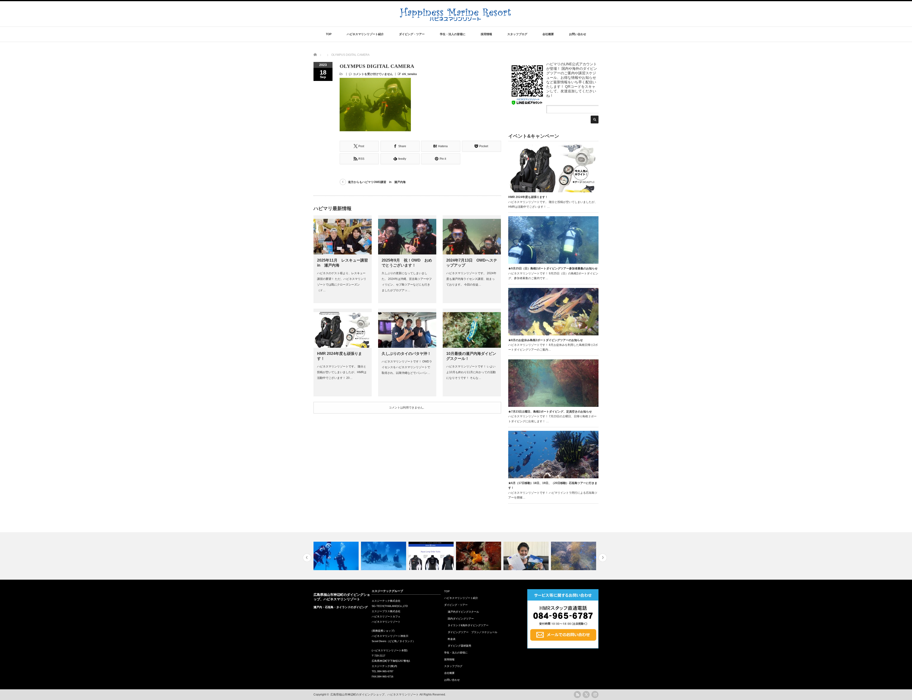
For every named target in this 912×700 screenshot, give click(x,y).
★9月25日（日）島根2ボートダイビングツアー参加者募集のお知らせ (553, 268)
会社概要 (548, 34)
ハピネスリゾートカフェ (386, 616)
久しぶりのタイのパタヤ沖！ (406, 354)
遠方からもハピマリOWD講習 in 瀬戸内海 (377, 182)
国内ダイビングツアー (461, 618)
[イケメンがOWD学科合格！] (527, 556)
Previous (307, 558)
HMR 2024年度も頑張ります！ (528, 197)
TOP (329, 34)
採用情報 (486, 34)
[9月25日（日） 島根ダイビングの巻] (574, 556)
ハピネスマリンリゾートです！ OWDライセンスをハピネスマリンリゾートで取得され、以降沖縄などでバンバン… (407, 367)
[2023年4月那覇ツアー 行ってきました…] (384, 556)
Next (602, 558)
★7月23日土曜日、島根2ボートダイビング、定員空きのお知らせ (550, 411)
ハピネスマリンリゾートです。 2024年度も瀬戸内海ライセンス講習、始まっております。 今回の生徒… (471, 279)
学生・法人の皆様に (453, 34)
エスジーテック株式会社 (386, 600)
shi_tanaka (409, 74)
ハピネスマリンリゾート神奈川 (390, 635)
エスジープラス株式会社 (386, 611)
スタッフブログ (517, 34)
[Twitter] (586, 694)
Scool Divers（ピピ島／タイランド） (393, 641)
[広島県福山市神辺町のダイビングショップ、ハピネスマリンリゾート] (455, 18)
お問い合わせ (577, 34)
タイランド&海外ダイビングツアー (468, 625)
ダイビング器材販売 (459, 645)
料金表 (452, 639)
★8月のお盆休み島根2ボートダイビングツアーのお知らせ (545, 340)
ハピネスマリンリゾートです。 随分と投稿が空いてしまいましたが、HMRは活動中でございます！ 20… (341, 372)
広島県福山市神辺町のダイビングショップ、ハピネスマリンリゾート (374, 694)
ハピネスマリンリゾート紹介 (365, 34)
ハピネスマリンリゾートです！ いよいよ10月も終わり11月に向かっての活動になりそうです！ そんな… (471, 372)
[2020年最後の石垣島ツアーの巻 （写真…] (337, 556)
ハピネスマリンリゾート (386, 621)
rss (577, 694)
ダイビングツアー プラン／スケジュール (472, 632)
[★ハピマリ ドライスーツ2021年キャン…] (431, 556)
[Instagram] (594, 694)
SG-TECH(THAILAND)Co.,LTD (390, 606)
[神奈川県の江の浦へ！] (479, 556)
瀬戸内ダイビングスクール (463, 611)
